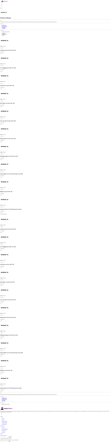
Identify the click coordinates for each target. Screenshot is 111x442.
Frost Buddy (4, 28)
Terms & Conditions (5, 429)
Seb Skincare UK (4, 26)
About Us (3, 427)
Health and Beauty (4, 5)
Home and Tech (4, 6)
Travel (3, 3)
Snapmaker (3, 27)
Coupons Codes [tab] (4, 34)
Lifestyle (3, 419)
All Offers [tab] (3, 33)
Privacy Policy (4, 430)
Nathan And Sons (4, 398)
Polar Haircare (4, 25)
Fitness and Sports (4, 421)
